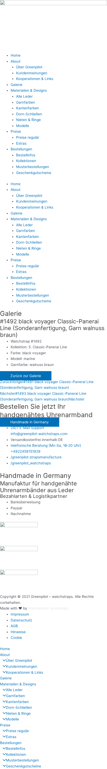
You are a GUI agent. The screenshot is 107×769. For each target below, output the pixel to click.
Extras (21, 143)
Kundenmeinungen (31, 73)
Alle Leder (24, 96)
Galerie (16, 85)
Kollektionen (26, 161)
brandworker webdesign (48, 608)
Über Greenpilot (29, 67)
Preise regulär (27, 137)
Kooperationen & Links (34, 79)
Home (16, 55)
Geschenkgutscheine (33, 173)
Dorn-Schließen (29, 114)
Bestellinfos (25, 155)
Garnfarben (25, 102)
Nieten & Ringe (28, 120)
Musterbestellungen (32, 167)
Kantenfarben (27, 108)
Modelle (22, 126)
